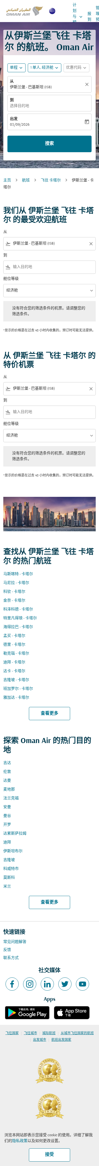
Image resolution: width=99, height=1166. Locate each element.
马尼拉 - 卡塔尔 (16, 583)
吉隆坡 (9, 860)
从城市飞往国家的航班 (77, 1033)
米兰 (7, 886)
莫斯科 (9, 878)
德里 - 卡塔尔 (14, 645)
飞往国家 (12, 1033)
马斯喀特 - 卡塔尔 (18, 574)
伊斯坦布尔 (13, 851)
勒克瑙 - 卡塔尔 (16, 654)
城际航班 (49, 1033)
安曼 (7, 807)
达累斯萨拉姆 (14, 834)
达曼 (7, 781)
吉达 (7, 763)
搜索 (49, 143)
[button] (44, 67)
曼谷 (7, 816)
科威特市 (11, 869)
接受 (49, 1154)
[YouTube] (82, 984)
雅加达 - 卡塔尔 (16, 698)
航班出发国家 (61, 1040)
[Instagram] (29, 984)
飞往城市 (30, 1033)
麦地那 (9, 789)
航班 (26, 180)
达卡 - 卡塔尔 (14, 671)
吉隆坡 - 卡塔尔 (16, 680)
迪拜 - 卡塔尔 (14, 662)
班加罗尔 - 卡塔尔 (18, 689)
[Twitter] (65, 984)
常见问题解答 (14, 942)
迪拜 (7, 842)
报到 (89, 17)
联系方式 (11, 958)
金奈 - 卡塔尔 (14, 601)
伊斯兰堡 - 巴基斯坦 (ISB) (31, 87)
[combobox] (49, 243)
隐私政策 (20, 1141)
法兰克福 (11, 798)
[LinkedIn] (47, 984)
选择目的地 (19, 106)
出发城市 (39, 1040)
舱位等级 (11, 279)
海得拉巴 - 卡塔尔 (18, 627)
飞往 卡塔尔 (51, 180)
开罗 (7, 825)
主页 (7, 180)
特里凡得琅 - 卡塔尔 (20, 618)
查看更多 (49, 713)
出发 (14, 119)
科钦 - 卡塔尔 (14, 592)
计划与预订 (78, 16)
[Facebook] (12, 984)
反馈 (7, 950)
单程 (14, 68)
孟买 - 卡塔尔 (14, 636)
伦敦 (7, 772)
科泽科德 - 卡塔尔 (18, 609)
